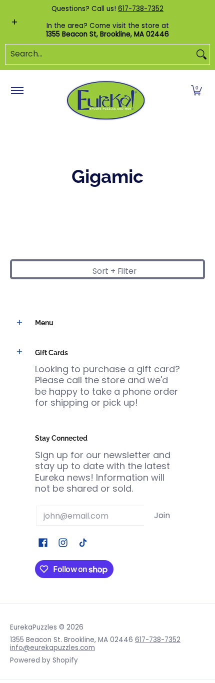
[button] (196, 91)
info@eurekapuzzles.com (52, 648)
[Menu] (17, 91)
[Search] (202, 54)
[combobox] (100, 54)
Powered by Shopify (44, 660)
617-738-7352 (141, 8)
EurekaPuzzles (33, 627)
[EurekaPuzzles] (106, 100)
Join (162, 515)
